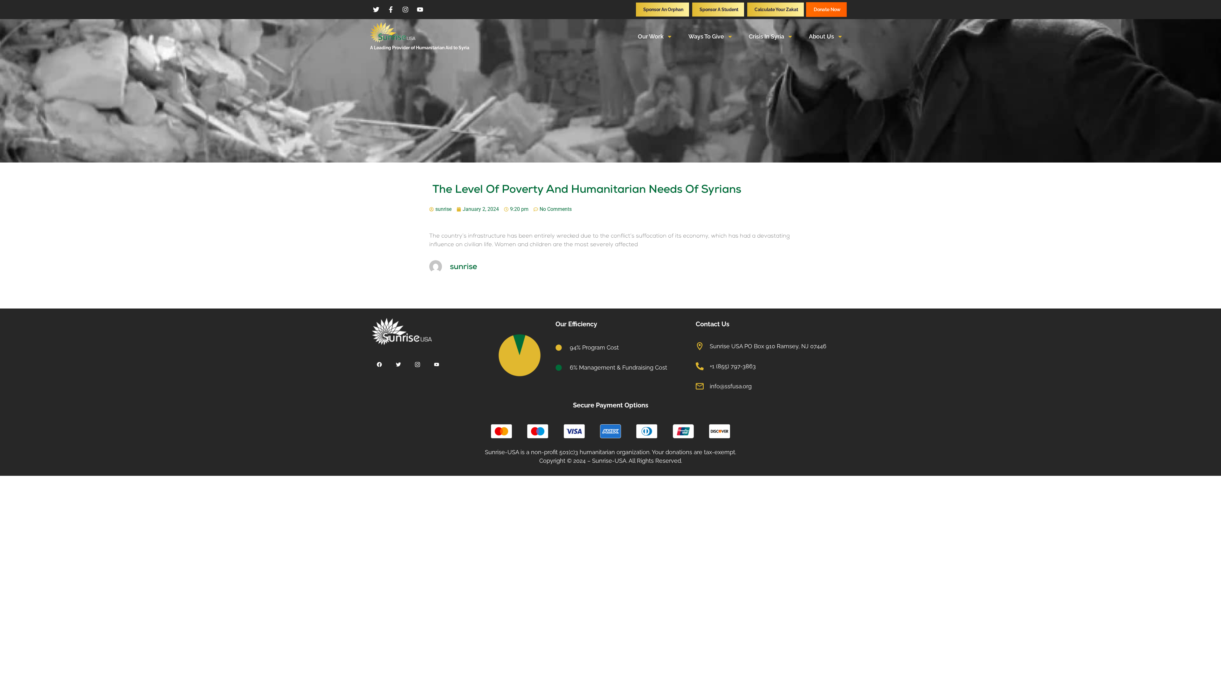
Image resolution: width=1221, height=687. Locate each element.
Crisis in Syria (766, 36)
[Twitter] (398, 365)
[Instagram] (417, 365)
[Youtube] (436, 365)
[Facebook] (379, 365)
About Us (821, 36)
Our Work (651, 36)
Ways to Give (706, 36)
